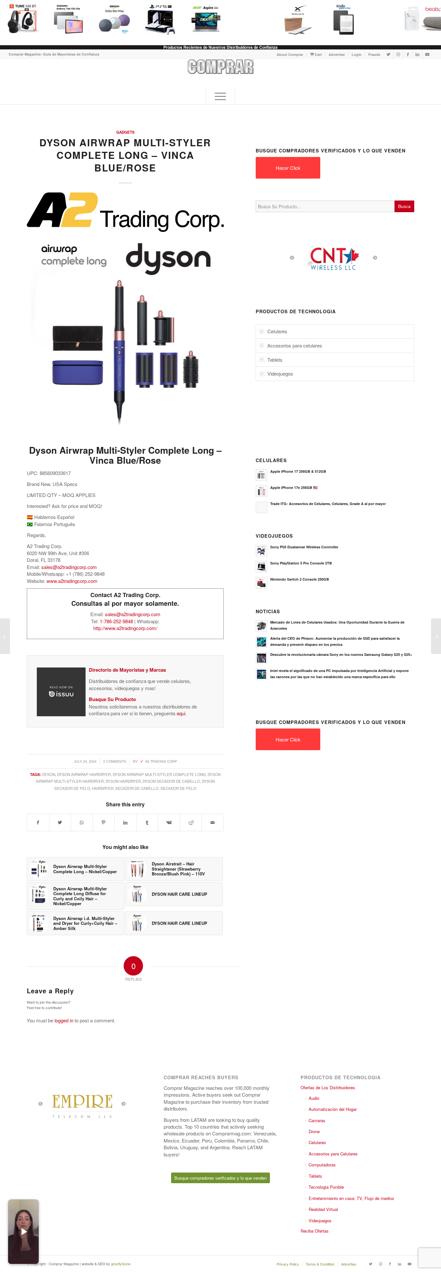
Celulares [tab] (277, 331)
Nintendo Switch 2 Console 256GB (299, 579)
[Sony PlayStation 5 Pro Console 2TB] (160, 19)
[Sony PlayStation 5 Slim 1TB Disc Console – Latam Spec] (436, 636)
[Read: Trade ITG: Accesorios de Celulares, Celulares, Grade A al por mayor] (261, 507)
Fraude (374, 54)
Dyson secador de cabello (171, 781)
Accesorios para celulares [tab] (294, 345)
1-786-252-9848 (116, 621)
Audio (314, 1098)
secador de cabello (137, 788)
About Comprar (290, 54)
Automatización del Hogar (333, 1109)
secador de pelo (178, 788)
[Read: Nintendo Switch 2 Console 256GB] (261, 583)
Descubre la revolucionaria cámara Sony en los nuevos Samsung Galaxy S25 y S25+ (341, 654)
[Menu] (220, 96)
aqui (181, 713)
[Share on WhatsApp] (82, 822)
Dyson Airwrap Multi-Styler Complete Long (159, 774)
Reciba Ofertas (315, 1231)
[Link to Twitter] (388, 54)
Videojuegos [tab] (280, 373)
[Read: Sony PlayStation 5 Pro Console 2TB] (261, 567)
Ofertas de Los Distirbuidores (328, 1087)
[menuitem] (290, 54)
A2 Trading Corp (161, 761)
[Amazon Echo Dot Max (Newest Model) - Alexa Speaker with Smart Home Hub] (114, 19)
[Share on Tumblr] (147, 822)
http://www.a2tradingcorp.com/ (125, 628)
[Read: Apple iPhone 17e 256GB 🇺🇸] (261, 491)
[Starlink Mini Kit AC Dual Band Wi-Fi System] (298, 19)
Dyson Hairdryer (123, 781)
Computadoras (322, 1165)
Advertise (337, 54)
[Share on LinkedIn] (125, 822)
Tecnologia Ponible (326, 1187)
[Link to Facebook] (408, 54)
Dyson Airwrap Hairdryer (84, 774)
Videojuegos (320, 1220)
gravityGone (120, 1263)
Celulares (317, 1142)
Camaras (317, 1120)
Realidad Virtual (323, 1209)
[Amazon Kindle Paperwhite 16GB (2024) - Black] (343, 19)
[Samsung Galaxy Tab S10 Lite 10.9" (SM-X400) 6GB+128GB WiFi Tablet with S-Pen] (68, 19)
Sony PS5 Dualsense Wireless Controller (304, 546)
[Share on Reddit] (191, 822)
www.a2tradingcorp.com (71, 580)
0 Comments (114, 761)
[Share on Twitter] (60, 822)
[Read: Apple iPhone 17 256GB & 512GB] (261, 475)
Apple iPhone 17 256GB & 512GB (298, 471)
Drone (314, 1131)
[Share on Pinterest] (104, 822)
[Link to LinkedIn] (417, 54)
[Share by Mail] (212, 822)
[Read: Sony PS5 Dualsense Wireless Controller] (261, 550)
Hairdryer (102, 788)
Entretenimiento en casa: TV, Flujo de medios (351, 1198)
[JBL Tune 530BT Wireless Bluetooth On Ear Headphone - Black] (23, 19)
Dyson (48, 774)
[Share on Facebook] (38, 822)
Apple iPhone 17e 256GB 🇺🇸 (294, 487)
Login (357, 54)
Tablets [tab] (274, 359)
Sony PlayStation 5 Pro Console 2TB (301, 563)
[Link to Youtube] (427, 54)
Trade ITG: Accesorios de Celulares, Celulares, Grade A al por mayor (328, 503)
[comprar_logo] (220, 73)
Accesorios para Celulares (333, 1154)
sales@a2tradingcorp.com (69, 567)
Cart (318, 54)
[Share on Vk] (169, 822)
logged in (64, 1020)
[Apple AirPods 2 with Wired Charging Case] (5, 636)
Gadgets (125, 132)
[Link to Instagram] (398, 54)
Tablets (315, 1176)
